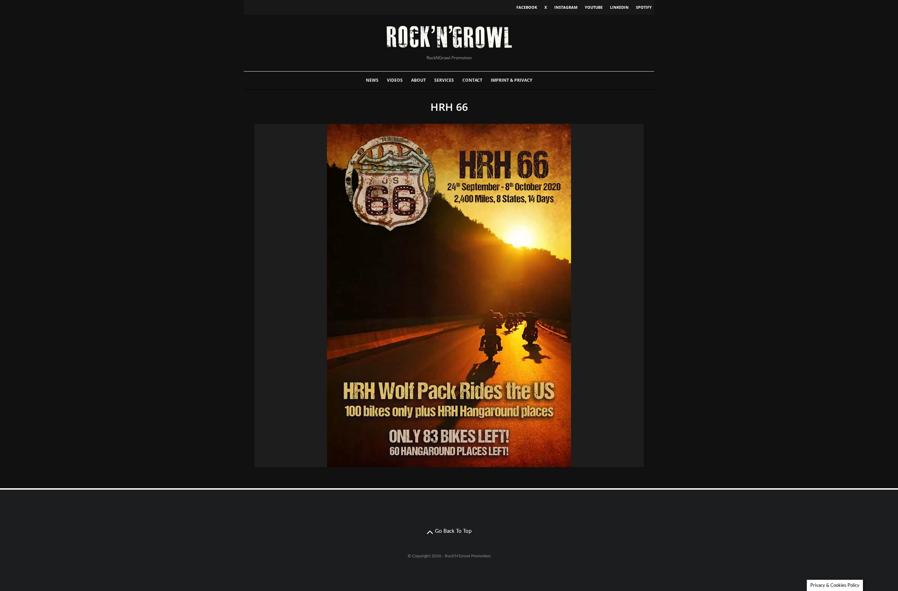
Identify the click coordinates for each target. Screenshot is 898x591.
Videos (395, 80)
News (372, 80)
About (418, 80)
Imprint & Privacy (511, 80)
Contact (472, 80)
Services (444, 80)
